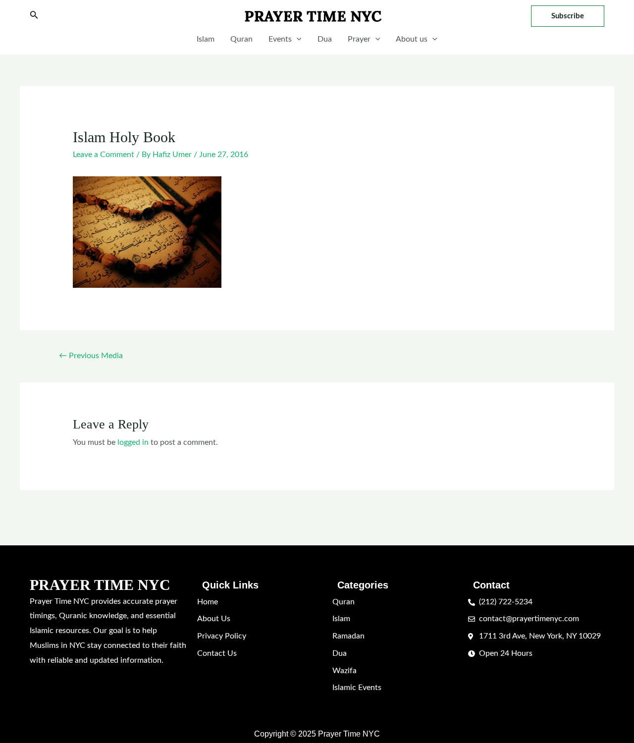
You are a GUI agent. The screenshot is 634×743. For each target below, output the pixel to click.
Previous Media (91, 356)
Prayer (359, 39)
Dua (324, 39)
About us (411, 39)
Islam (205, 39)
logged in (133, 442)
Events (280, 39)
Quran (241, 39)
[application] (297, 39)
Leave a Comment (103, 155)
